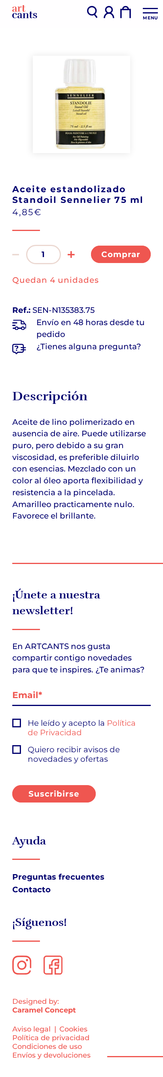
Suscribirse (54, 794)
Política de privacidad (50, 1037)
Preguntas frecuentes (58, 877)
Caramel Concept (44, 1010)
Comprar (120, 254)
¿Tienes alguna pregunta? (88, 347)
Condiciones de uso (47, 1046)
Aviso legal (31, 1029)
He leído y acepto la (82, 728)
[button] (15, 254)
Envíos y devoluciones (51, 1055)
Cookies (73, 1029)
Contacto (31, 889)
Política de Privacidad (82, 728)
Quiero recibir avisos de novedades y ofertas (74, 754)
